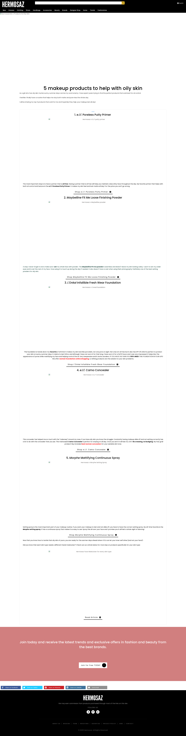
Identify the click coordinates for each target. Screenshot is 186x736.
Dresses (11, 10)
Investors (84, 723)
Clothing (20, 10)
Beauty (57, 10)
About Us (56, 723)
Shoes (28, 10)
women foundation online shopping (74, 359)
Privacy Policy (109, 723)
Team (75, 723)
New (4, 10)
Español (181, 3)
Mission (66, 723)
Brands (64, 10)
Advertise (96, 723)
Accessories (47, 10)
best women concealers (91, 444)
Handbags (36, 10)
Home (85, 10)
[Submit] (123, 2)
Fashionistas (102, 10)
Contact (129, 723)
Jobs (121, 723)
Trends (92, 10)
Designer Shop (75, 10)
